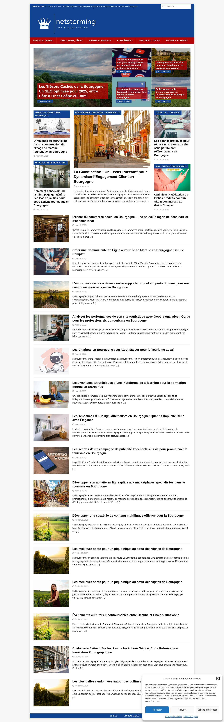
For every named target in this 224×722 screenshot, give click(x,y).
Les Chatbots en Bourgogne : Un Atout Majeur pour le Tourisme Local (123, 349)
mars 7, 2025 (80, 291)
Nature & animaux (100, 40)
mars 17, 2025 (163, 72)
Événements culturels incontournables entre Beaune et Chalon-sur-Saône (125, 615)
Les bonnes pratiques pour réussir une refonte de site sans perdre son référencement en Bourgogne (171, 148)
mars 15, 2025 (163, 101)
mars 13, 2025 (163, 159)
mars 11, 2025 (42, 155)
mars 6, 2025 (80, 324)
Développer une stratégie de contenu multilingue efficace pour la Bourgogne (128, 515)
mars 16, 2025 (124, 101)
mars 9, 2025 (80, 225)
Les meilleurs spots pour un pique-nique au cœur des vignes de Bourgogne (127, 548)
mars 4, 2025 (80, 391)
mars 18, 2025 (124, 72)
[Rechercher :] (176, 6)
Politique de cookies (173, 716)
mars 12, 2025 (163, 209)
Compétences (125, 40)
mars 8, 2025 (80, 258)
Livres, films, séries (71, 40)
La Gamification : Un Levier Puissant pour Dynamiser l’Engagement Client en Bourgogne (110, 176)
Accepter (157, 709)
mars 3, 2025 (80, 424)
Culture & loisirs (149, 40)
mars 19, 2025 (46, 101)
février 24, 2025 (81, 656)
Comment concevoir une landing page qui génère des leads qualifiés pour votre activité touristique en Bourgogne (51, 198)
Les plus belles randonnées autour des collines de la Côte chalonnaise (123, 681)
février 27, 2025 (81, 553)
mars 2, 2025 (80, 457)
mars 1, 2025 (80, 490)
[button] (217, 678)
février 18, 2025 (81, 685)
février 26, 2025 (81, 586)
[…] (147, 201)
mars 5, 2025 (80, 354)
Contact (114, 716)
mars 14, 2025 (82, 186)
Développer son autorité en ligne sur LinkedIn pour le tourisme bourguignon (170, 65)
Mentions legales (191, 716)
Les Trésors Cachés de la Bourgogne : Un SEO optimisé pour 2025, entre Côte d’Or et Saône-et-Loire (72, 91)
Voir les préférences (207, 709)
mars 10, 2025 (42, 209)
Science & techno (43, 40)
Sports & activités (177, 40)
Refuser (182, 709)
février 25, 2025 (81, 619)
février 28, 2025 (81, 519)
